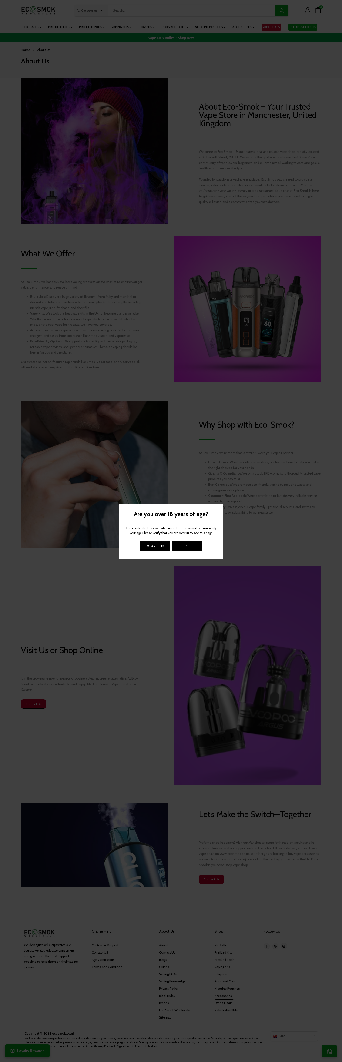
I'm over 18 (155, 546)
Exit (187, 546)
